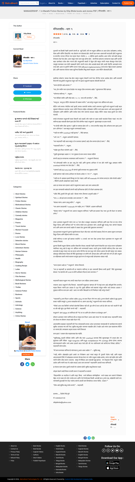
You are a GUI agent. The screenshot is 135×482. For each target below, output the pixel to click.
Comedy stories (21, 215)
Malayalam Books (62, 466)
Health (17, 259)
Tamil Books (60, 458)
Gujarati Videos (38, 452)
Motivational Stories (23, 205)
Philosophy (19, 255)
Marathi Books (60, 455)
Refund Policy (15, 458)
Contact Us (116, 3)
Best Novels (37, 449)
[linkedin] (121, 450)
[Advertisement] (27, 384)
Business (18, 294)
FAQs (12, 461)
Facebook (28, 86)
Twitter (28, 92)
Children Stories (21, 212)
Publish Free (128, 3)
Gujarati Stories (83, 449)
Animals (18, 302)
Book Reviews (20, 284)
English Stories (83, 455)
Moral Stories (20, 244)
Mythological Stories (23, 280)
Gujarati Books (60, 452)
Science (18, 309)
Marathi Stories (83, 452)
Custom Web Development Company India (78, 479)
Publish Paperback (39, 461)
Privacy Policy (15, 452)
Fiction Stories (20, 201)
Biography (19, 262)
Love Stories (20, 237)
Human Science (21, 251)
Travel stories (20, 226)
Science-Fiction (21, 291)
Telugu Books (60, 461)
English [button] (42, 3)
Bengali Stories (83, 458)
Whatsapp (28, 99)
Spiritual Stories (21, 197)
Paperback (82, 3)
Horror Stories (20, 273)
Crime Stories (20, 316)
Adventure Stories (22, 248)
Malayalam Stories (84, 461)
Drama (17, 233)
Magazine (19, 219)
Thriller (18, 287)
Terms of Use (15, 455)
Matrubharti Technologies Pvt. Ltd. (31, 479)
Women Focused (21, 230)
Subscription (104, 3)
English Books (60, 446)
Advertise (93, 3)
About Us (52, 3)
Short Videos (37, 458)
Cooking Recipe (21, 266)
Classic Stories (21, 208)
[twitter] (112, 450)
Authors (35, 455)
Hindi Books (60, 449)
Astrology (19, 305)
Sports (17, 298)
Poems (18, 223)
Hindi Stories (82, 446)
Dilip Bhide (27, 34)
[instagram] (108, 450)
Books (60, 3)
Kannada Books (61, 469)
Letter (17, 269)
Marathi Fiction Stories (30, 63)
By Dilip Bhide (27, 60)
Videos (70, 3)
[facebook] (104, 450)
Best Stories (37, 446)
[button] (37, 3)
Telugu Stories (82, 466)
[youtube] (117, 450)
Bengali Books (60, 463)
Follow (29, 37)
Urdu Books (59, 472)
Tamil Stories (82, 463)
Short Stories (20, 194)
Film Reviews (20, 276)
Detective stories (21, 241)
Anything (18, 312)
